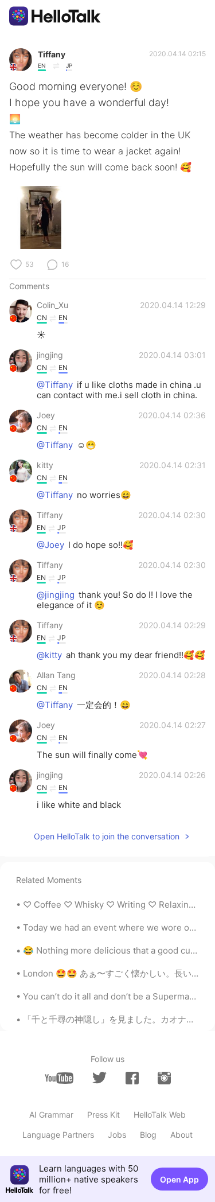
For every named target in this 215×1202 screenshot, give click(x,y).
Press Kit (103, 1114)
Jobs (117, 1134)
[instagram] (164, 1078)
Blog (148, 1134)
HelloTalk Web (160, 1114)
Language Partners (58, 1134)
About (181, 1134)
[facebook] (132, 1078)
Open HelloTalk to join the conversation (106, 836)
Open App (179, 1179)
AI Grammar (51, 1114)
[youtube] (59, 1078)
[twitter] (99, 1078)
